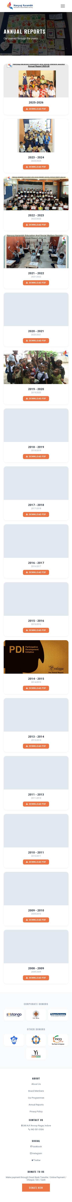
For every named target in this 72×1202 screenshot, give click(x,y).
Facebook (36, 1146)
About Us (36, 1084)
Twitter (37, 1160)
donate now (36, 1187)
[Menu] (63, 6)
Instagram (37, 1153)
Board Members (36, 1091)
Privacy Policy (36, 1111)
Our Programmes (36, 1098)
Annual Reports (36, 1104)
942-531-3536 (37, 1129)
